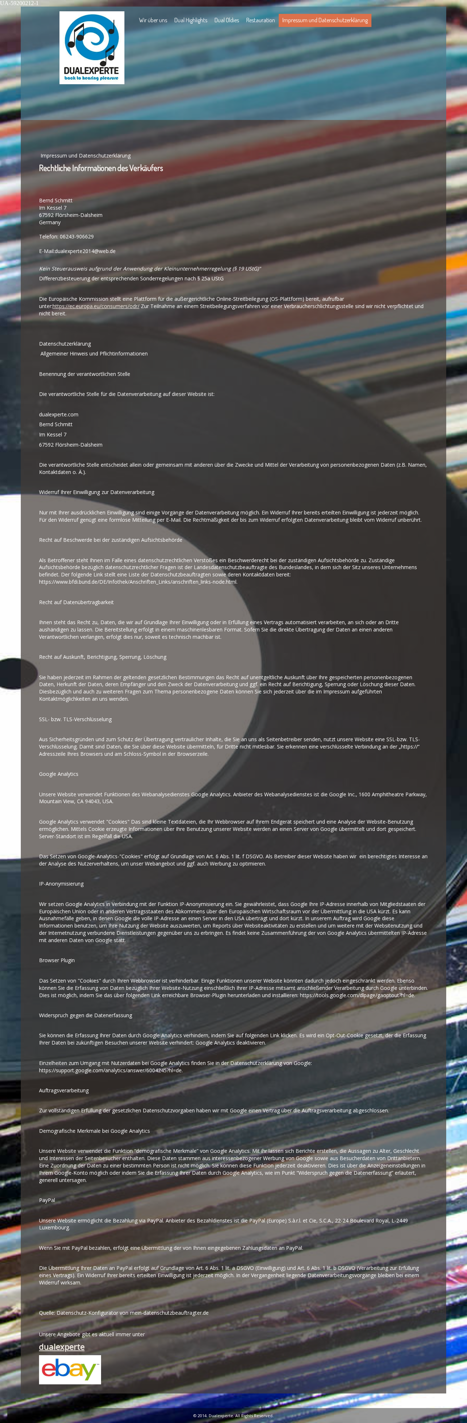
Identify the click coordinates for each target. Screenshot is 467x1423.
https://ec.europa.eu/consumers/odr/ (96, 306)
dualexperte (62, 1346)
